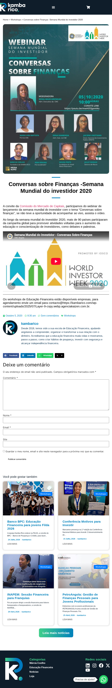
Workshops (16, 19)
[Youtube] (87, 670)
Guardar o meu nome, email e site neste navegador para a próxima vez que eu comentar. (55, 451)
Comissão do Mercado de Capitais (42, 206)
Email (7, 427)
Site (5, 439)
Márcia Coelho (37, 663)
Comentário (10, 378)
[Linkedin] (87, 665)
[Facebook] (101, 665)
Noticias (33, 672)
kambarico (26, 540)
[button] (53, 7)
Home (5, 19)
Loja (31, 676)
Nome (7, 415)
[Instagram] (94, 665)
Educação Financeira (41, 667)
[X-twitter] (108, 665)
